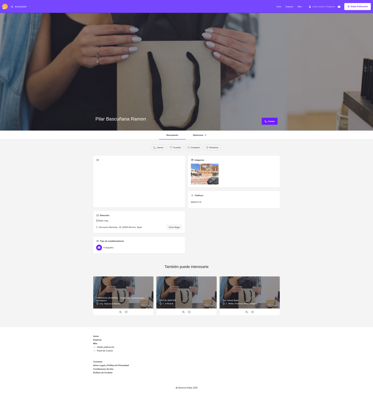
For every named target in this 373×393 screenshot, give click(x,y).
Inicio (278, 6)
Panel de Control (105, 350)
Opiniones (199, 135)
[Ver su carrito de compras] (339, 6)
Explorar (289, 6)
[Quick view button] (120, 312)
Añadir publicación (105, 347)
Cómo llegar (174, 227)
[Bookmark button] (126, 312)
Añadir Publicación (359, 6)
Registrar (331, 6)
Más (300, 6)
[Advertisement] (139, 184)
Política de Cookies (102, 372)
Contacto (97, 362)
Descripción (172, 135)
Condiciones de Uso (103, 369)
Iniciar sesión (318, 6)
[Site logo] (5, 6)
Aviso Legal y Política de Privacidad (111, 365)
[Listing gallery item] (205, 174)
